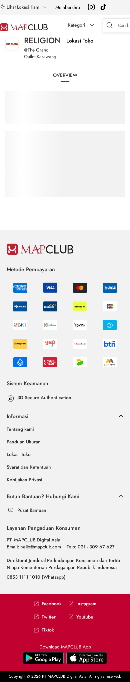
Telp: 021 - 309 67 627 (91, 546)
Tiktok (48, 630)
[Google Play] (86, 663)
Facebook (52, 604)
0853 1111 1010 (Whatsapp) (36, 577)
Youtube (84, 617)
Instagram (86, 604)
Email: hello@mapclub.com (34, 546)
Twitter (49, 617)
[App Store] (43, 663)
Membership (67, 7)
